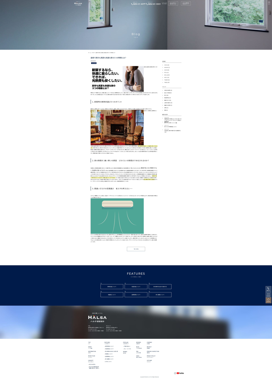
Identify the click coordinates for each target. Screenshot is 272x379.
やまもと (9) (166, 82)
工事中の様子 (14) (168, 102)
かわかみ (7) (167, 67)
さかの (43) (166, 70)
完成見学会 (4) (167, 97)
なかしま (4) (167, 75)
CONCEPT (91, 361)
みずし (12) (166, 77)
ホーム (89, 52)
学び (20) (166, 95)
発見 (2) (166, 110)
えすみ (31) (166, 65)
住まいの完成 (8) (167, 92)
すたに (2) (166, 72)
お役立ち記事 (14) (168, 90)
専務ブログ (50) (167, 100)
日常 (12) (166, 107)
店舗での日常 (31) (168, 105)
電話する (268, 290)
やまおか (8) (167, 80)
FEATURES (136, 274)
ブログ (93, 52)
